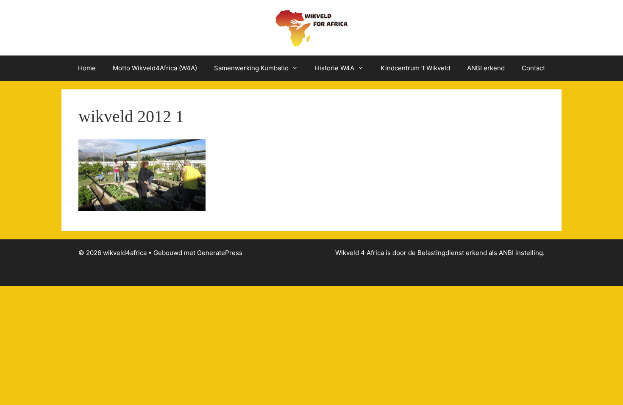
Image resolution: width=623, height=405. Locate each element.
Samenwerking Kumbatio (251, 68)
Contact (533, 68)
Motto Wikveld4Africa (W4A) (155, 68)
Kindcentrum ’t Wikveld (415, 68)
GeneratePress (219, 253)
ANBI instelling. (522, 253)
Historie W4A (334, 68)
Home (87, 68)
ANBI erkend (486, 68)
